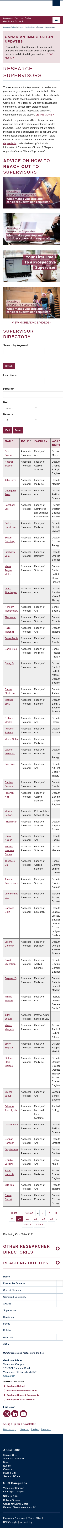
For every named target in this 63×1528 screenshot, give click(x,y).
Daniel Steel (11, 648)
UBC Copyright (10, 1522)
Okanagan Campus (13, 1491)
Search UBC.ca (11, 1476)
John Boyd (10, 480)
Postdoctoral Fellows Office (21, 1390)
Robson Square (11, 1500)
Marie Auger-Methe (8, 570)
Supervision (9, 1310)
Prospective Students (26, 27)
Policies (7, 1330)
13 (44, 1218)
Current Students (12, 1290)
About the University (14, 1458)
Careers (7, 1469)
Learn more (44, 114)
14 (52, 1218)
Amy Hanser (11, 1149)
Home (6, 1276)
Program (8, 388)
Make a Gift (9, 1472)
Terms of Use (34, 1518)
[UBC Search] (56, 4)
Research (46, 1429)
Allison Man (11, 821)
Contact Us (9, 1376)
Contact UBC (10, 1455)
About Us (8, 1337)
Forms (6, 1323)
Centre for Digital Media (15, 1503)
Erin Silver (10, 764)
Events (7, 1465)
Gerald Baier (11, 1124)
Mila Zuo (9, 1184)
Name (9, 441)
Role (6, 402)
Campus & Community (14, 1297)
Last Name (10, 375)
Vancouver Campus (13, 1488)
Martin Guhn (11, 739)
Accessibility (26, 1522)
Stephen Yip (11, 978)
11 (28, 1218)
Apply (6, 1343)
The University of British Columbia (23, 6)
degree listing (10, 143)
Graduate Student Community (22, 1395)
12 (36, 1218)
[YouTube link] (23, 1413)
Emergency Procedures (14, 1518)
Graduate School (9, 27)
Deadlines (8, 1317)
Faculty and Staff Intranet (20, 1399)
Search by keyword (15, 345)
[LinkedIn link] (14, 1413)
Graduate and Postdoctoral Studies (31, 1354)
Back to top (9, 1429)
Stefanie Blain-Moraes (9, 1062)
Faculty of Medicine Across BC (19, 1507)
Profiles (35, 1429)
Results (8, 414)
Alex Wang (10, 617)
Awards (7, 1303)
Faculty (41, 441)
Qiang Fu (9, 663)
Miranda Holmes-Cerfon (9, 850)
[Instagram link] (6, 1413)
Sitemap (24, 1429)
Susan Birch (11, 638)
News (6, 1462)
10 (20, 1218)
